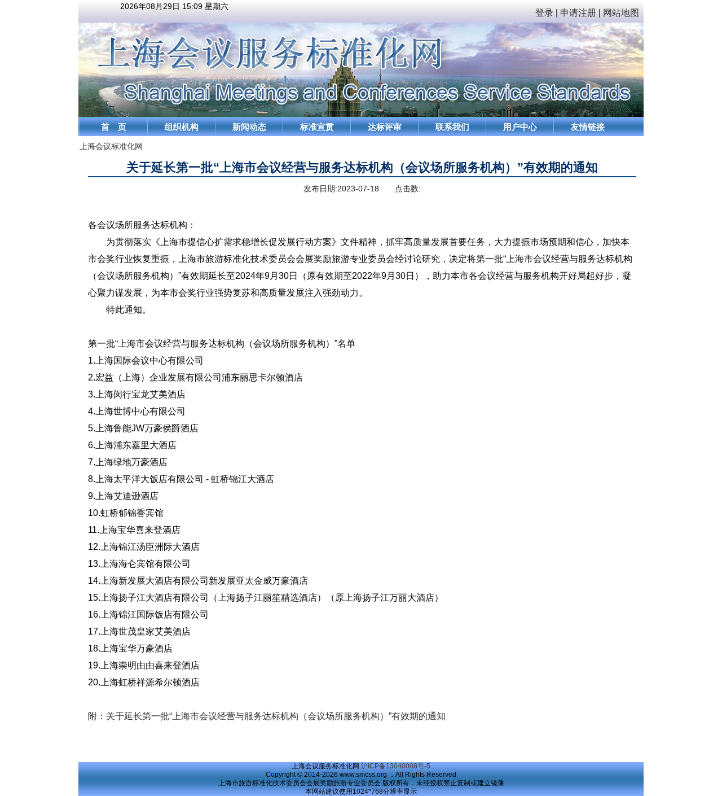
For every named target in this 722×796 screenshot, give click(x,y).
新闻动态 (249, 127)
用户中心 (520, 127)
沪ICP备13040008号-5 (395, 766)
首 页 (113, 127)
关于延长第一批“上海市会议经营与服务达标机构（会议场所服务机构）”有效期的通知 (276, 716)
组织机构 (182, 127)
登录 (544, 13)
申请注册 (578, 13)
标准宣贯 (317, 127)
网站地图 (623, 13)
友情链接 (588, 127)
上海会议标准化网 (111, 146)
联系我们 (452, 127)
